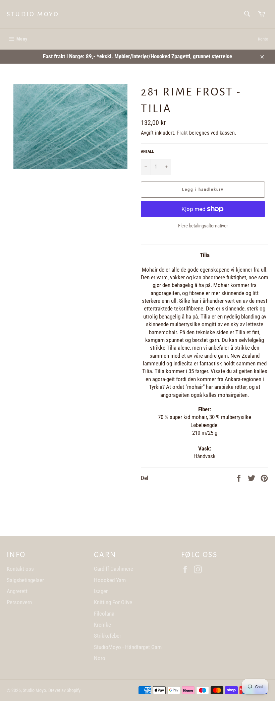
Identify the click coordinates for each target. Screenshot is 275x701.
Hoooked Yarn (110, 580)
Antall (147, 151)
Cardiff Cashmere (113, 568)
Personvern (19, 602)
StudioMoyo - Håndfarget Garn (128, 647)
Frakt (182, 133)
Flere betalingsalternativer (203, 226)
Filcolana (104, 613)
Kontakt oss (20, 568)
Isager (101, 591)
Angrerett (17, 591)
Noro (99, 658)
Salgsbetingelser (25, 580)
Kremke (102, 624)
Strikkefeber (107, 635)
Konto (263, 39)
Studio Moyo (33, 14)
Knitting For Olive (113, 602)
